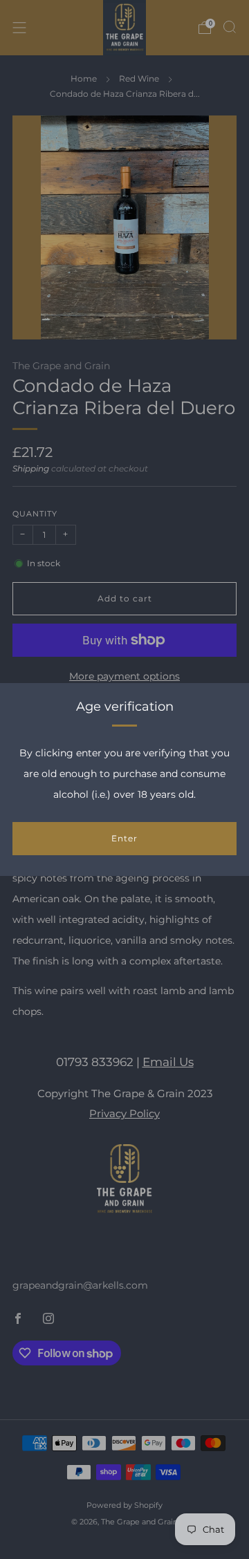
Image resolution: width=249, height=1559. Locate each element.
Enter (124, 838)
